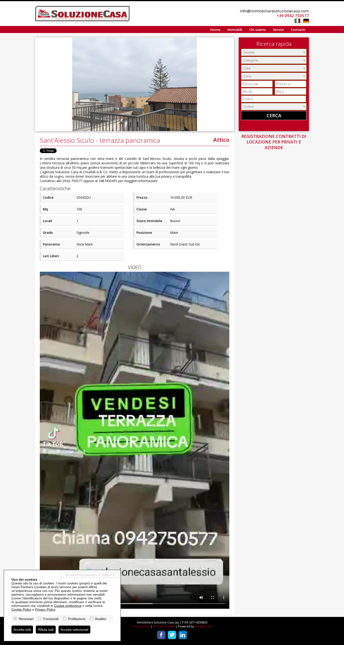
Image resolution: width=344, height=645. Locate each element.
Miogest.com (203, 626)
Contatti (298, 29)
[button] (230, 41)
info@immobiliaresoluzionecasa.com (274, 11)
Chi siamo (257, 29)
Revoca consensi (164, 626)
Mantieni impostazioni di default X (90, 575)
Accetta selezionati (74, 629)
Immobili (234, 29)
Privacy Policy (141, 626)
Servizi (278, 29)
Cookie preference (67, 606)
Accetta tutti (22, 629)
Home (215, 29)
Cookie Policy (21, 609)
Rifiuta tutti (46, 629)
